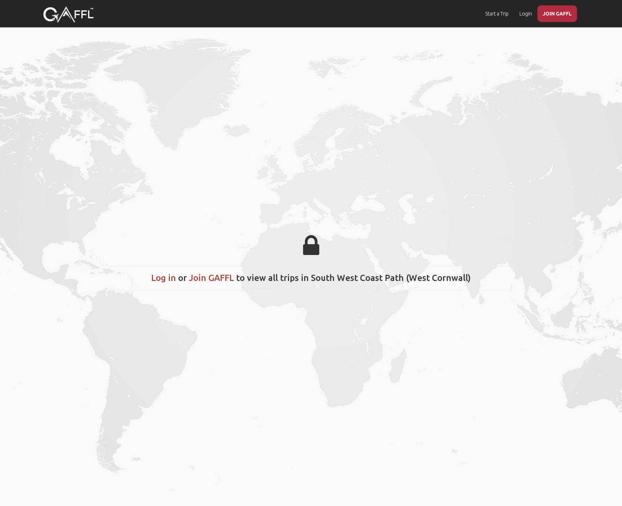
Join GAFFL (211, 278)
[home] (68, 14)
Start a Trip (497, 14)
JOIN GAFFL (557, 14)
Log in (163, 278)
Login (525, 14)
